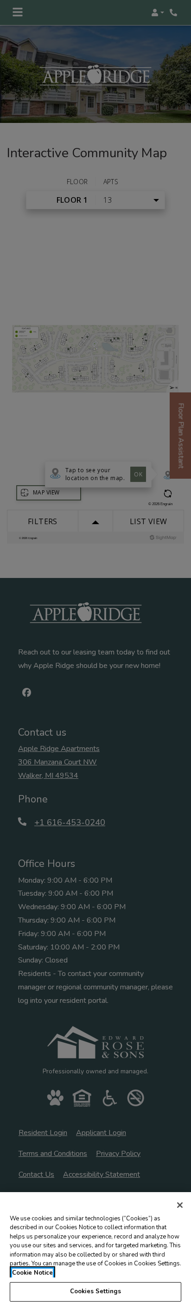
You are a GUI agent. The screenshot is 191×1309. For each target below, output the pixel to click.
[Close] (180, 1205)
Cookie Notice (32, 1273)
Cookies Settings (95, 1291)
